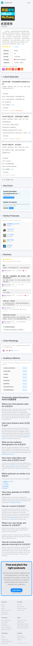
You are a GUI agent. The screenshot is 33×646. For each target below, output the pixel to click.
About (3, 608)
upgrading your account (8, 454)
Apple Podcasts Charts (7, 641)
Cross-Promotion (6, 625)
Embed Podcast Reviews (23, 627)
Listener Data (20, 606)
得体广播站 (10, 240)
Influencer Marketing (7, 627)
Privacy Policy (20, 636)
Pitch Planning (20, 610)
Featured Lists (5, 639)
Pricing (3, 606)
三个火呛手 (10, 234)
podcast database (16, 502)
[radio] (3, 46)
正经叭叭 (9, 245)
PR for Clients (5, 622)
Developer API (5, 614)
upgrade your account (14, 466)
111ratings (15, 46)
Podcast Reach (20, 622)
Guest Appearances (6, 620)
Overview (19, 604)
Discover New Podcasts (22, 625)
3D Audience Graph (21, 620)
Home (3, 604)
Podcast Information (22, 608)
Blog (3, 636)
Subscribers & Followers (23, 624)
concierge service (14, 517)
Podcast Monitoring (6, 629)
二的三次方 (10, 229)
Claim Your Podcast (6, 610)
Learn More (16, 590)
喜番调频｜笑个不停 (13, 224)
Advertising (4, 624)
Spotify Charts (5, 643)
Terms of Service (21, 637)
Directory (4, 637)
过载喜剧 (4, 26)
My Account (4, 612)
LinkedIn (19, 639)
